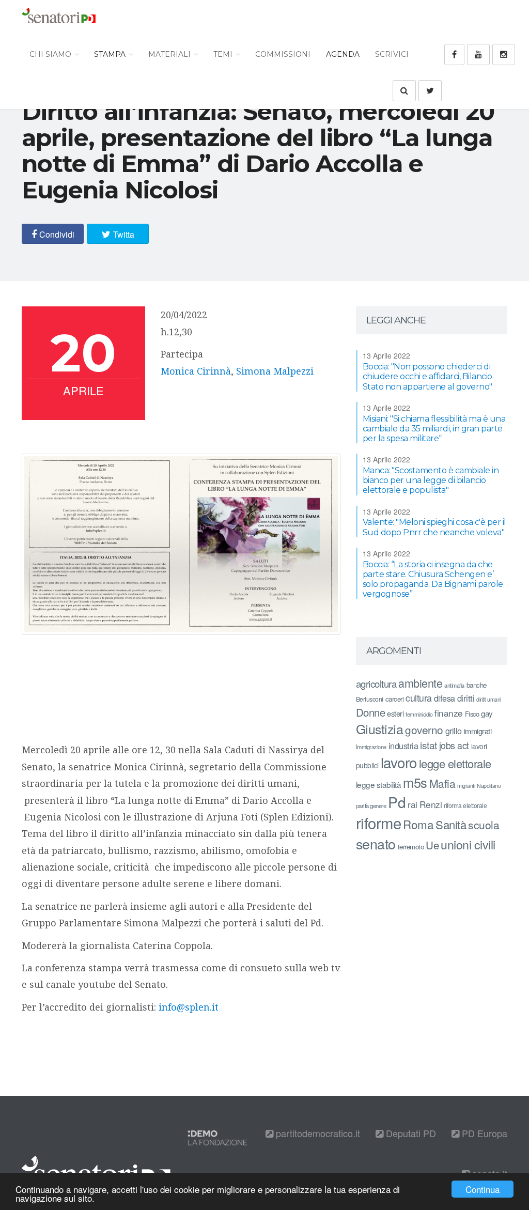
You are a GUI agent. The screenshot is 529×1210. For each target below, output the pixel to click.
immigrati (478, 730)
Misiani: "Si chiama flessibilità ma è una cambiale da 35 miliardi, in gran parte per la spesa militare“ (434, 428)
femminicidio (419, 714)
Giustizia (379, 729)
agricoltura (376, 683)
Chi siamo (51, 54)
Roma (418, 824)
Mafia (442, 783)
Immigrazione (371, 746)
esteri (395, 713)
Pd (397, 802)
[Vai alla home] (58, 18)
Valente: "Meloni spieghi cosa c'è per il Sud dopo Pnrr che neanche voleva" (434, 527)
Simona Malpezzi (275, 371)
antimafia (454, 685)
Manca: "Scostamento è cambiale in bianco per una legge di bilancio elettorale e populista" (431, 480)
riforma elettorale (465, 805)
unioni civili (468, 844)
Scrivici (392, 54)
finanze (448, 712)
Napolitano (489, 785)
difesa (444, 698)
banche (476, 685)
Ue (432, 844)
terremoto (411, 846)
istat (428, 745)
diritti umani (488, 699)
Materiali (170, 54)
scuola (483, 824)
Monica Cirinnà (196, 371)
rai (412, 804)
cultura (419, 697)
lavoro (399, 762)
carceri (394, 699)
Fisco (472, 714)
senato (376, 843)
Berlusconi (369, 698)
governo (424, 729)
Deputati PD (409, 1133)
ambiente (420, 683)
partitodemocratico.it (316, 1133)
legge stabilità (378, 784)
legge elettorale (455, 763)
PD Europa (483, 1133)
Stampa (111, 54)
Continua (482, 1189)
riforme (378, 822)
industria (403, 745)
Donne (370, 712)
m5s (415, 782)
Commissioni (282, 54)
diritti (466, 698)
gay (487, 713)
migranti (466, 785)
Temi (224, 54)
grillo (453, 730)
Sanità (450, 824)
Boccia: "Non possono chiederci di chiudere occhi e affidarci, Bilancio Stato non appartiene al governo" (427, 376)
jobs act (454, 745)
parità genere (371, 805)
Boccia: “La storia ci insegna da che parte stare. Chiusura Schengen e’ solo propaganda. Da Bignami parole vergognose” (433, 579)
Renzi (430, 804)
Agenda (343, 54)
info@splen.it (189, 1007)
